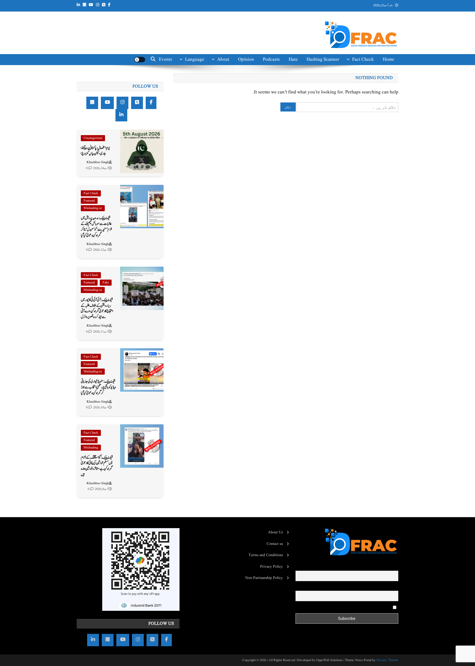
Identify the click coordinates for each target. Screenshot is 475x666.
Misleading (91, 447)
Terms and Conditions (265, 555)
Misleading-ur (93, 208)
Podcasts (271, 59)
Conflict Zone (360, 110)
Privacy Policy (271, 566)
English (196, 85)
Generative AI (360, 72)
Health (367, 97)
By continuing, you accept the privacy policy (357, 607)
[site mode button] (139, 59)
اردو (202, 97)
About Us (275, 532)
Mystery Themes (387, 660)
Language (194, 59)
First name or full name (379, 567)
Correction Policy (212, 129)
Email (393, 587)
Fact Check (363, 59)
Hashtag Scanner (322, 59)
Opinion (246, 59)
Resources (219, 141)
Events (165, 59)
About (223, 59)
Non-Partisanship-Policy (211, 113)
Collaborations (214, 153)
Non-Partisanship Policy (264, 578)
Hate (293, 59)
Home (388, 59)
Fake (106, 282)
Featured (89, 200)
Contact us (218, 166)
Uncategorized (93, 138)
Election (366, 85)
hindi (198, 72)
